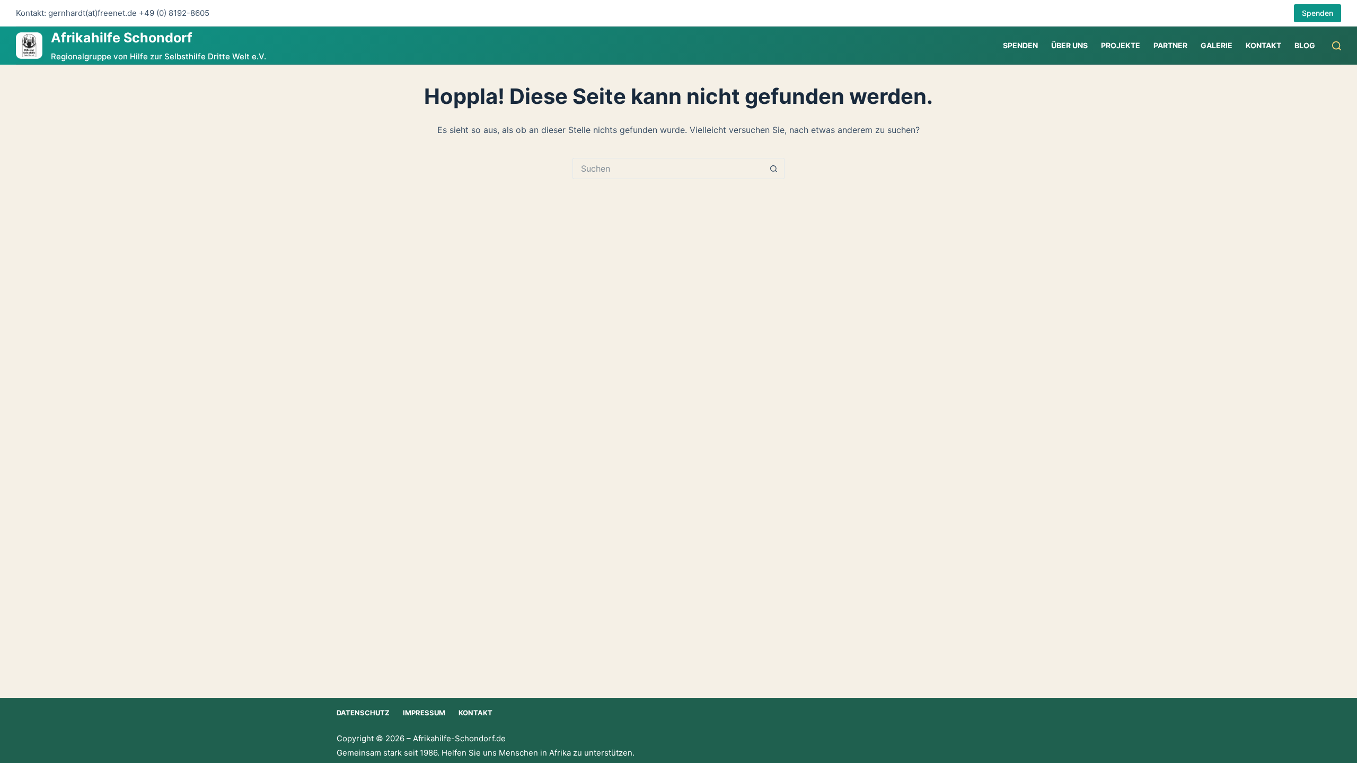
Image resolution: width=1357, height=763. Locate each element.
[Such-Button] (774, 168)
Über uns (1069, 45)
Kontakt (1263, 45)
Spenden (1317, 12)
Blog (1304, 45)
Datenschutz (363, 712)
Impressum (424, 712)
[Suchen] (1336, 45)
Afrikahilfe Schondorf (121, 38)
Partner (1170, 45)
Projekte (1120, 45)
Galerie (1216, 45)
